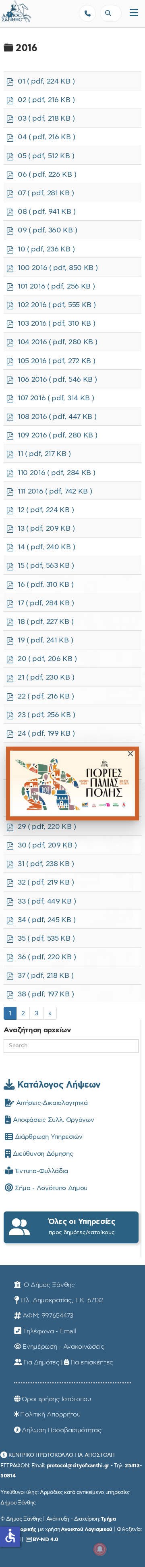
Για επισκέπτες (92, 1362)
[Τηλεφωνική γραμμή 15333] (87, 13)
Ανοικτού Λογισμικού (86, 1529)
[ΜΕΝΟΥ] (134, 13)
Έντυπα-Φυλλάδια (40, 1171)
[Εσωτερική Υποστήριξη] (10, 14)
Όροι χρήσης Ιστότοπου (56, 1399)
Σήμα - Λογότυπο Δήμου (50, 1188)
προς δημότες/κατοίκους (81, 1226)
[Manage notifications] (99, 1549)
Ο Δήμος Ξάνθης (48, 1285)
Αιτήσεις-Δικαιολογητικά (50, 1103)
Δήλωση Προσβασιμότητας (61, 1430)
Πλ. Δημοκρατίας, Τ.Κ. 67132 (62, 1300)
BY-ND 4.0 (45, 1539)
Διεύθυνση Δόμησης (42, 1154)
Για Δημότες (41, 1362)
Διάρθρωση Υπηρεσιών (47, 1137)
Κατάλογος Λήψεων (57, 1084)
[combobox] (111, 13)
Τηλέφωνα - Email (49, 1331)
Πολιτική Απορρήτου (50, 1414)
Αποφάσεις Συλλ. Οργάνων (52, 1120)
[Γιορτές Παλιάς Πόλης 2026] (72, 783)
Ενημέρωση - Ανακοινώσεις (63, 1346)
